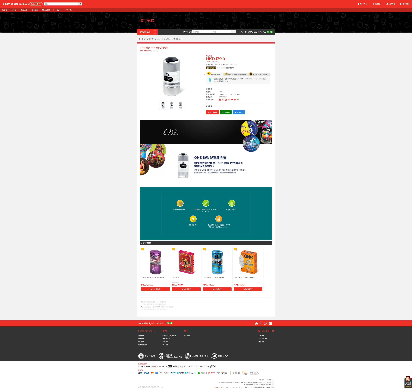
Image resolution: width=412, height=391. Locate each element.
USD (208, 61)
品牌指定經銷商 (142, 364)
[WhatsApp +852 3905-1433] (268, 31)
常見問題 (165, 345)
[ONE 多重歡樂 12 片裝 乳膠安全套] (155, 262)
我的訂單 (392, 4)
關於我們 (141, 336)
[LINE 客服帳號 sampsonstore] (271, 31)
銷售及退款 (166, 339)
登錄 (148, 32)
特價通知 (239, 112)
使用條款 (261, 380)
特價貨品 (261, 342)
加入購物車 (213, 112)
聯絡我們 (141, 342)
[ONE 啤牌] (186, 262)
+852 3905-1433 (259, 32)
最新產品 (261, 336)
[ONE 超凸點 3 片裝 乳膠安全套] (248, 262)
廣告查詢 (187, 336)
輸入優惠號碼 (142, 345)
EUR (212, 61)
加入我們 (141, 339)
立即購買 (227, 112)
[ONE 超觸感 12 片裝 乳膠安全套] (217, 262)
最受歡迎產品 (262, 339)
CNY (216, 61)
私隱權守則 (270, 380)
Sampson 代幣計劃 (169, 336)
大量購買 (165, 342)
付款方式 (140, 370)
